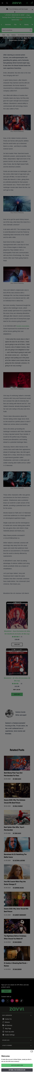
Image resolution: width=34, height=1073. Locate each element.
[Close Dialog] (32, 1051)
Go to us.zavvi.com (17, 1065)
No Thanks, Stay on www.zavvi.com (17, 1070)
